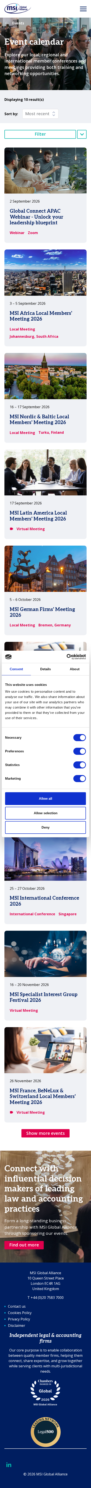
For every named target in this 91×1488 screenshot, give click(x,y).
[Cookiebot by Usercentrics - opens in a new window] (66, 657)
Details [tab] (45, 669)
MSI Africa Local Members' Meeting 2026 (41, 316)
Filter (40, 134)
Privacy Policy (19, 1319)
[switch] (79, 751)
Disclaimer (16, 1325)
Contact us (17, 1306)
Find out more (24, 1245)
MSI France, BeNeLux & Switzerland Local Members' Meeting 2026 (43, 1096)
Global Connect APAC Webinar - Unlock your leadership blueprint (36, 217)
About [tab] (75, 669)
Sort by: (11, 113)
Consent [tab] (16, 669)
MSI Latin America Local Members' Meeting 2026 (38, 516)
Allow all (45, 798)
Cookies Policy (20, 1312)
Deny (45, 827)
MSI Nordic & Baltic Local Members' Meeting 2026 (39, 419)
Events (18, 23)
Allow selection (45, 813)
